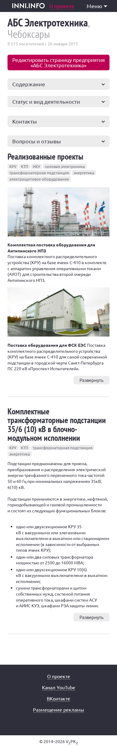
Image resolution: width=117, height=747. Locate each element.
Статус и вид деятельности (46, 101)
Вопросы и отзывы (36, 141)
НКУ (36, 166)
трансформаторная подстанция (39, 172)
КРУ (12, 166)
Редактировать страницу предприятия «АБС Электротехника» (58, 62)
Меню (94, 6)
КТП (24, 166)
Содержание (28, 84)
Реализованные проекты (45, 156)
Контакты (24, 121)
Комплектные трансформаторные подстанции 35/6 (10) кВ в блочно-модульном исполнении (57, 424)
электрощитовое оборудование (39, 178)
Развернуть (92, 380)
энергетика (84, 172)
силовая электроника (65, 166)
